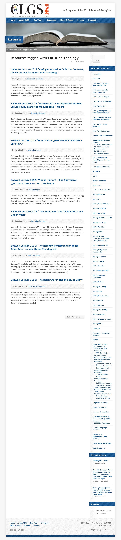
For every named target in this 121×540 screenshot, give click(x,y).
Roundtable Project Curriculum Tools (100, 345)
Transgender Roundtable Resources (102, 393)
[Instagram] (15, 530)
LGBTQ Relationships (101, 296)
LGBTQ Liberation (99, 257)
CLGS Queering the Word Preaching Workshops (102, 118)
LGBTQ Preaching (99, 287)
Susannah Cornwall (35, 79)
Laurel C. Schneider (39, 221)
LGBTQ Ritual (98, 300)
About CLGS (24, 20)
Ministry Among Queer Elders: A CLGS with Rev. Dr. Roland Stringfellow (102, 491)
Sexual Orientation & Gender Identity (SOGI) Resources (102, 419)
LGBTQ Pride (97, 291)
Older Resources (75, 317)
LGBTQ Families (99, 227)
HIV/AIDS (96, 171)
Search (96, 61)
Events (80, 20)
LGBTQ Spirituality (100, 310)
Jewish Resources (99, 181)
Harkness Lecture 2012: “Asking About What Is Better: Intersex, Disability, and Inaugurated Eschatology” (47, 71)
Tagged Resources (30, 50)
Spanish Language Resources (100, 429)
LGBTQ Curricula (99, 213)
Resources (51, 20)
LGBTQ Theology (99, 314)
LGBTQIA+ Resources (102, 423)
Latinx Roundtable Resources (101, 380)
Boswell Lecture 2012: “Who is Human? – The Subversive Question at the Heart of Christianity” (44, 181)
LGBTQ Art (96, 199)
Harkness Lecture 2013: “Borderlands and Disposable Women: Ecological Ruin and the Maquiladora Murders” (46, 105)
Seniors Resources (99, 407)
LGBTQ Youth (97, 324)
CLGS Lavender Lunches (102, 101)
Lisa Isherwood (34, 150)
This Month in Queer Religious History (102, 239)
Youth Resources (99, 448)
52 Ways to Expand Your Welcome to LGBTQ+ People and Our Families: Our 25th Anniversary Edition (103, 149)
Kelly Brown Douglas (36, 286)
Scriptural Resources (100, 403)
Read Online (50, 78)
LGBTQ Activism (99, 195)
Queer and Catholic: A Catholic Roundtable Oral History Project (104, 366)
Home (12, 20)
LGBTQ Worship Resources (102, 319)
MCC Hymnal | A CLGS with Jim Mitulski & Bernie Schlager (102, 474)
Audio (47, 189)
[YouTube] (22, 530)
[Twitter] (19, 530)
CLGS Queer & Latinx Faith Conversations (104, 384)
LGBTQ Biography (99, 208)
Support (92, 20)
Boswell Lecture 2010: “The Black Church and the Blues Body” (47, 279)
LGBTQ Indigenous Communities (100, 251)
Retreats (96, 340)
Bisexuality (97, 74)
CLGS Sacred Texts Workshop (100, 125)
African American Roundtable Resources (102, 356)
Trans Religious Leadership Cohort (103, 397)
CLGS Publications (99, 106)
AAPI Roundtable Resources (100, 350)
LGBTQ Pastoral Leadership (99, 276)
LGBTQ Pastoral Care (100, 271)
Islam (95, 176)
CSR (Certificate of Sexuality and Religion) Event (101, 160)
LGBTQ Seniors (98, 305)
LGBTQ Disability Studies (102, 218)
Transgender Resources (102, 443)
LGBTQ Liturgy (98, 261)
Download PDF (43, 255)
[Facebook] (11, 530)
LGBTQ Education (99, 222)
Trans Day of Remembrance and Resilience (100, 436)
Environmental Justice (101, 167)
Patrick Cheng (34, 255)
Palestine (96, 328)
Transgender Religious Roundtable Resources (102, 388)
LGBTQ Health (98, 232)
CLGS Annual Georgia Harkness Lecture (100, 84)
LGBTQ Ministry (98, 266)
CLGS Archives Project (101, 97)
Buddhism (96, 79)
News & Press (66, 20)
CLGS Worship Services (101, 131)
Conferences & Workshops (103, 136)
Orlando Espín (34, 190)
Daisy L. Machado (38, 113)
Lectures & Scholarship (102, 190)
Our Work (38, 20)
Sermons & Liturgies (101, 412)
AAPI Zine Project (102, 353)
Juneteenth (97, 185)
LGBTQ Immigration (100, 245)
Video (46, 78)
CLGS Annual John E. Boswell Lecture (100, 91)
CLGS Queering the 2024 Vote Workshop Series (102, 112)
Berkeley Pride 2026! (100, 461)
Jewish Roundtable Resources (101, 371)
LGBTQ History (98, 236)
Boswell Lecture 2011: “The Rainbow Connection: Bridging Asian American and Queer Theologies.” (44, 247)
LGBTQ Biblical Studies (101, 204)
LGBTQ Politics (98, 282)
